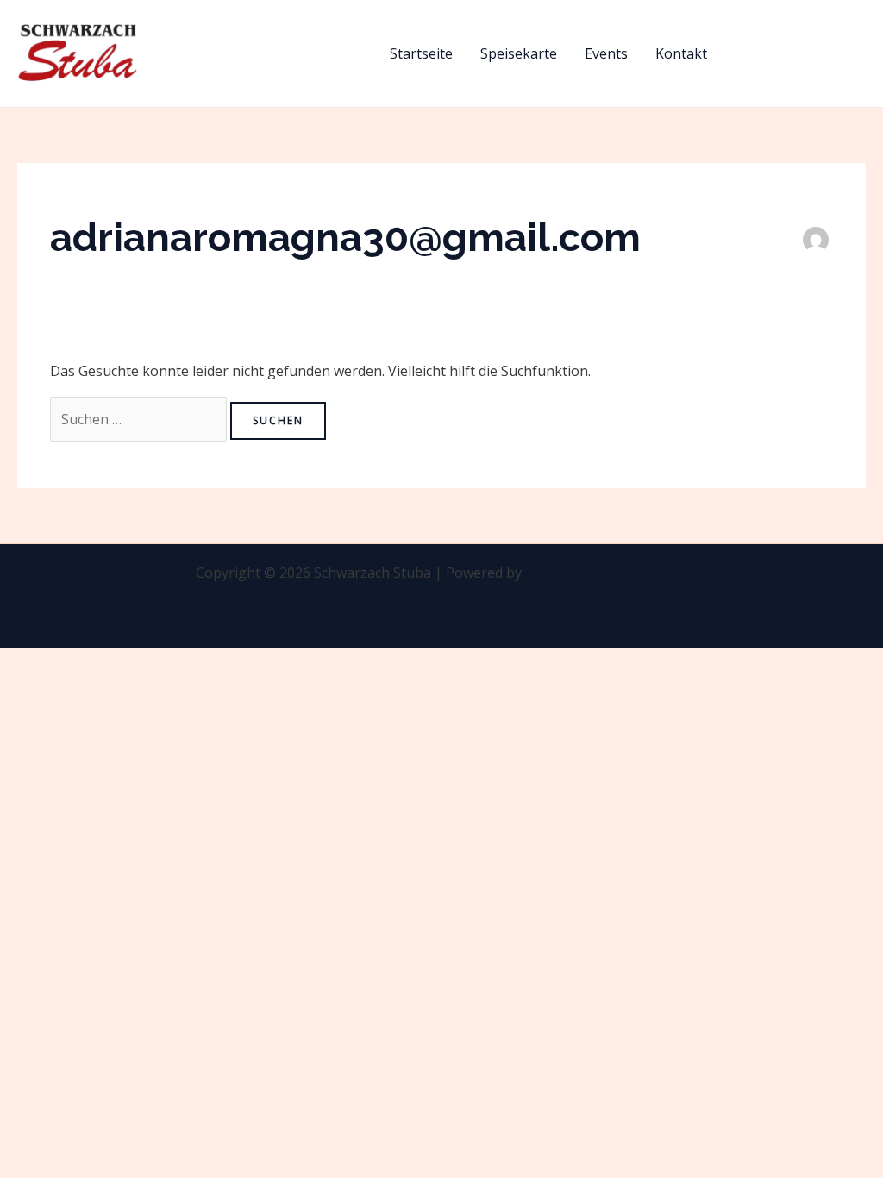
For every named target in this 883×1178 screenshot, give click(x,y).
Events (606, 53)
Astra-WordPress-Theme (606, 572)
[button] (802, 53)
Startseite (421, 53)
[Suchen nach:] (140, 419)
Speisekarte (518, 53)
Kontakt (681, 53)
